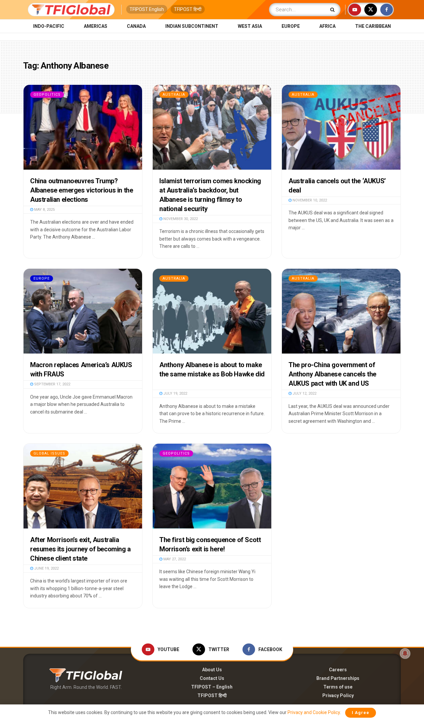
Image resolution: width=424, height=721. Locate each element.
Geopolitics (47, 94)
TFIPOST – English (212, 687)
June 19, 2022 (46, 568)
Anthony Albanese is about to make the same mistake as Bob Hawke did (212, 374)
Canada (136, 26)
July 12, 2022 (304, 393)
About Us (212, 669)
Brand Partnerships (337, 678)
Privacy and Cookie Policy (314, 712)
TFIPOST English (147, 9)
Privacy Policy (338, 695)
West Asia (250, 26)
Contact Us (212, 678)
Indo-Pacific (48, 26)
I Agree (360, 712)
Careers (338, 669)
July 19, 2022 (174, 393)
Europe (291, 26)
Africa (327, 26)
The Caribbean (373, 26)
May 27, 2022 (174, 559)
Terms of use (337, 687)
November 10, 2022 (309, 200)
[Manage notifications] (405, 653)
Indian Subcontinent (191, 26)
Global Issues (49, 453)
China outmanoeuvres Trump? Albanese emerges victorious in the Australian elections (81, 190)
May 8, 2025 (44, 209)
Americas (95, 26)
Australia (174, 94)
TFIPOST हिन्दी (187, 9)
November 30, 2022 (180, 219)
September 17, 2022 (51, 384)
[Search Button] (334, 9)
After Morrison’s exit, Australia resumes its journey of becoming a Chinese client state (80, 549)
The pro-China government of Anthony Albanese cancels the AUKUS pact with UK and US (332, 374)
